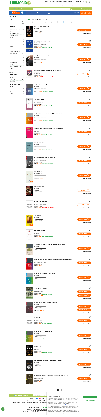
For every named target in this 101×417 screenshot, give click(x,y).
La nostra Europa (38, 172)
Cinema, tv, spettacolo (17, 35)
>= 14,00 (17, 93)
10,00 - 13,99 (17, 91)
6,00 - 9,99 (17, 89)
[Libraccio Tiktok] (43, 399)
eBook (55, 6)
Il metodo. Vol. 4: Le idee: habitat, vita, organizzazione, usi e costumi (53, 259)
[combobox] (51, 9)
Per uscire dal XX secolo (40, 201)
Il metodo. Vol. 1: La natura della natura (44, 273)
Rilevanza (67, 22)
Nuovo (17, 21)
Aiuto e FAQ (65, 1)
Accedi (77, 1)
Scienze (17, 39)
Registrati (82, 1)
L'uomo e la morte (39, 187)
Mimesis (17, 58)
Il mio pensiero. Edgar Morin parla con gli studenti (47, 70)
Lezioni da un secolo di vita (41, 26)
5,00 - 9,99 (17, 77)
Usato (17, 24)
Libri (16, 8)
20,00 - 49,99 (17, 81)
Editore (54, 22)
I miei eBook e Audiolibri (57, 1)
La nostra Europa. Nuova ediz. (42, 41)
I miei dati (46, 1)
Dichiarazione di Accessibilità (46, 402)
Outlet (49, 6)
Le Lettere (17, 68)
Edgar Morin (36, 28)
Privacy (46, 400)
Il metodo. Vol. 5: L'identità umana (43, 85)
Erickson (17, 55)
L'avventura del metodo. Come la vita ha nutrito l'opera (49, 244)
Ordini (50, 1)
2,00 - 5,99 (17, 86)
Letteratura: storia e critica (17, 37)
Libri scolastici (17, 6)
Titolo (73, 22)
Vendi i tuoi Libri (71, 1)
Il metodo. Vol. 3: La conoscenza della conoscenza (48, 114)
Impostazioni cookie (90, 400)
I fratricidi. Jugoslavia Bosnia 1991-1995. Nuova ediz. (48, 128)
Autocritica (37, 317)
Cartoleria (70, 6)
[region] (73, 403)
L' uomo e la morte (39, 99)
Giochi (65, 6)
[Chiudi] (97, 393)
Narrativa (17, 44)
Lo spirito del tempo (39, 230)
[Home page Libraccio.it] (20, 4)
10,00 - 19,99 (17, 79)
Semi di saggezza (38, 143)
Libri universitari (41, 6)
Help (41, 400)
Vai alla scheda (87, 33)
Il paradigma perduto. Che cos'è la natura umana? (48, 360)
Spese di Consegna (27, 400)
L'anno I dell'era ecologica (41, 288)
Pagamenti (35, 400)
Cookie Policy (74, 413)
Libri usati (33, 6)
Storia (17, 42)
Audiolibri (60, 6)
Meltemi (17, 64)
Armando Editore (17, 53)
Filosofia (17, 31)
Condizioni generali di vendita (18, 402)
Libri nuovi (27, 6)
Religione (17, 46)
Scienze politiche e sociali (17, 29)
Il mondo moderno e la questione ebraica (45, 302)
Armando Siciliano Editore (17, 66)
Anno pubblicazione (38, 22)
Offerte (82, 6)
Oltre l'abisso (37, 216)
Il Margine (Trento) (17, 62)
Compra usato (83, 175)
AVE (17, 70)
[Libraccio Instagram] (40, 399)
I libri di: (28, 19)
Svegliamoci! (37, 346)
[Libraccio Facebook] (37, 399)
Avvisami (83, 74)
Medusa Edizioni (39, 73)
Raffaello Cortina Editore (17, 51)
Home (11, 16)
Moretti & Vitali (17, 60)
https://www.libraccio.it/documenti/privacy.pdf (59, 405)
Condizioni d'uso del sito (32, 402)
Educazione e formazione (17, 33)
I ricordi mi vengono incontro (42, 56)
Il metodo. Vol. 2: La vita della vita (43, 331)
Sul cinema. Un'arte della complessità (44, 157)
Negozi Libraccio (85, 9)
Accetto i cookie (90, 397)
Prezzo (60, 22)
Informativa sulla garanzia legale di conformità (36, 404)
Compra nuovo (83, 30)
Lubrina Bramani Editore (41, 204)
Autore (48, 22)
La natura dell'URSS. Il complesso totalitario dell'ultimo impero (51, 375)
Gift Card (76, 6)
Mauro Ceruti (41, 42)
